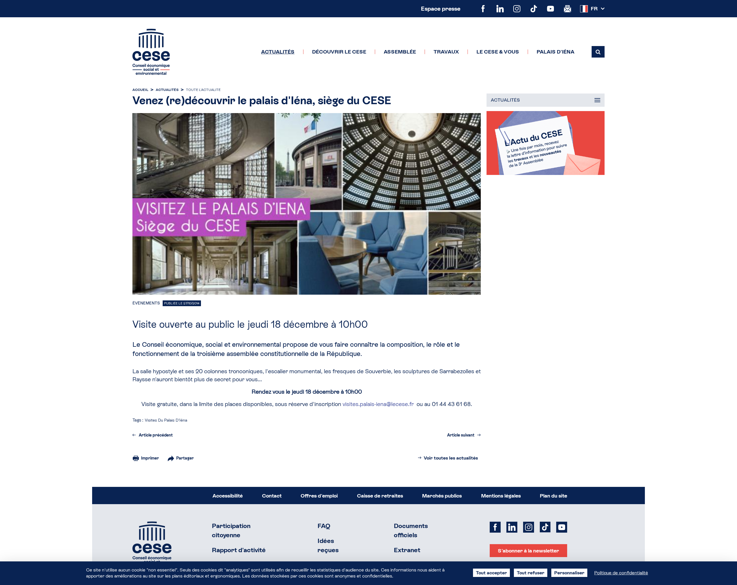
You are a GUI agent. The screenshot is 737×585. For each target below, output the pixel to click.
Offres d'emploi (319, 496)
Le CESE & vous (497, 51)
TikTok (534, 8)
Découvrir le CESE (339, 51)
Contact (272, 496)
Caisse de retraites (380, 496)
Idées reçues (328, 545)
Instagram (517, 8)
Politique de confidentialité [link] (621, 573)
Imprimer (150, 458)
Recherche (598, 52)
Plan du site (553, 496)
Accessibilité (227, 496)
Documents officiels (411, 530)
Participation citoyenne (231, 530)
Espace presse (440, 8)
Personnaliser (569, 573)
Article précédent (156, 435)
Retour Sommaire (152, 544)
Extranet (407, 550)
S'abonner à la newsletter (528, 551)
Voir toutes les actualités (451, 458)
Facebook (483, 8)
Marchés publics (442, 496)
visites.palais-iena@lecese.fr (378, 404)
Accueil (140, 90)
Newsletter (567, 8)
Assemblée (400, 51)
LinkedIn (500, 8)
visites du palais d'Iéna (166, 420)
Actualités (278, 51)
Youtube (550, 8)
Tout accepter (491, 573)
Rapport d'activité (239, 550)
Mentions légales (501, 496)
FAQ (324, 525)
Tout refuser (530, 573)
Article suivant (460, 435)
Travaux (446, 51)
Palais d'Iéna (555, 51)
